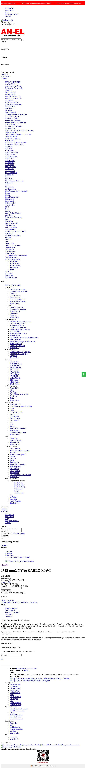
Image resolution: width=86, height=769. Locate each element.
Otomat (8, 237)
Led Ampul (9, 108)
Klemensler (14, 267)
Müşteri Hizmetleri (12, 14)
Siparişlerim (9, 10)
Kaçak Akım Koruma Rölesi (15, 231)
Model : (6, 582)
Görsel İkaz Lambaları (13, 120)
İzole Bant (9, 276)
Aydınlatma (9, 100)
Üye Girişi (13, 737)
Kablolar (8, 149)
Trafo (7, 185)
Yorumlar (8, 614)
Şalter (7, 241)
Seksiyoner (9, 183)
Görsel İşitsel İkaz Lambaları (15, 122)
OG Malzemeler (11, 173)
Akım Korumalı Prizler (13, 86)
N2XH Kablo (10, 155)
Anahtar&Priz (10, 84)
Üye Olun (4, 511)
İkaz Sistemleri (10, 112)
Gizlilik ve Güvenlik (17, 711)
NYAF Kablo (10, 161)
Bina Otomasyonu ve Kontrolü (16, 191)
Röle (7, 209)
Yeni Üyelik (14, 739)
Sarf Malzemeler (11, 257)
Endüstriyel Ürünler (12, 118)
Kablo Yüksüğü (15, 265)
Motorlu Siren (10, 128)
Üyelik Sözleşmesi (16, 719)
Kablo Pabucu (15, 263)
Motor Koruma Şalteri (13, 235)
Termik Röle (9, 243)
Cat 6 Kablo (9, 151)
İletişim (8, 16)
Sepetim (13, 731)
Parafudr (8, 239)
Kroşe (12, 269)
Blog (7, 12)
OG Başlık (9, 179)
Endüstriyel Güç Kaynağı (14, 144)
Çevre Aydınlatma (11, 102)
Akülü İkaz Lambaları (13, 116)
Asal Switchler (10, 189)
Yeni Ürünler (14, 733)
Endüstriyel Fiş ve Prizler (14, 88)
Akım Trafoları (10, 229)
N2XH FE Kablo (11, 153)
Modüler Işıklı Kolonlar (13, 126)
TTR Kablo (9, 169)
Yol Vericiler (9, 249)
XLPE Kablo (10, 171)
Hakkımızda (9, 8)
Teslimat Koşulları (16, 715)
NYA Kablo (9, 159)
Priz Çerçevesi (10, 92)
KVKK (12, 713)
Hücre (7, 177)
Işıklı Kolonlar (10, 124)
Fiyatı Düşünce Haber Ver (28, 602)
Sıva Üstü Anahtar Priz (13, 98)
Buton (7, 193)
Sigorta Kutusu (10, 94)
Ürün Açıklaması (11, 608)
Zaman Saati (9, 253)
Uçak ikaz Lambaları (12, 138)
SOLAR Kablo (10, 167)
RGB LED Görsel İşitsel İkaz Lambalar (19, 130)
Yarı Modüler (10, 225)
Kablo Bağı (14, 261)
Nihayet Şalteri (10, 203)
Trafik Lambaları (11, 136)
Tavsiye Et (14, 602)
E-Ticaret (37, 766)
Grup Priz (8, 90)
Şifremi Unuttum (19, 533)
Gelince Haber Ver (7, 600)
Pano (7, 219)
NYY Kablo (9, 165)
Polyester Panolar (11, 223)
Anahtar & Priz (15, 685)
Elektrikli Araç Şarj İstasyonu (15, 142)
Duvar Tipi (9, 221)
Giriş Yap (4, 509)
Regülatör (8, 147)
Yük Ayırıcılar (10, 251)
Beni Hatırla (8, 533)
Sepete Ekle (6, 590)
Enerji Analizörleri (11, 197)
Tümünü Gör (14, 303)
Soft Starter (9, 215)
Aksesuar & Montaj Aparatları (16, 114)
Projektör (8, 110)
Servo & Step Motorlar (13, 213)
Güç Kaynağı (10, 140)
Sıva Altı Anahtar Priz (13, 96)
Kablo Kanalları (11, 278)
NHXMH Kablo (11, 157)
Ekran (7, 195)
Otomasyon (9, 187)
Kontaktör (9, 233)
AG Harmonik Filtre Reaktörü (16, 255)
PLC (7, 207)
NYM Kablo (9, 163)
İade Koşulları (10, 610)
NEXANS (4, 565)
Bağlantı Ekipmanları (12, 259)
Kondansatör (9, 201)
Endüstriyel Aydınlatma (13, 104)
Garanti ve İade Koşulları (19, 709)
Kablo (12, 695)
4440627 (27, 670)
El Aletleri (9, 274)
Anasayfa (8, 551)
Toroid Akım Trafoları (13, 245)
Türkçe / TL (8, 20)
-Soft (33, 766)
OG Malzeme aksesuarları (14, 181)
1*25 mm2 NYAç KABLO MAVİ (17, 557)
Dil (2, 22)
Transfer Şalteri (10, 247)
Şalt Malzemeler (11, 227)
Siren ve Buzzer (11, 132)
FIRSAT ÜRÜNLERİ (13, 82)
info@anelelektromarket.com (26, 668)
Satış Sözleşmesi (16, 717)
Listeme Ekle (5, 602)
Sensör (7, 211)
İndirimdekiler (15, 727)
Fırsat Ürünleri (15, 689)
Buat (7, 271)
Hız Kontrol (9, 199)
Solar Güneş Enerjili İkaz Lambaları (18, 134)
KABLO (8, 553)
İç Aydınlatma (10, 106)
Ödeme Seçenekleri (12, 612)
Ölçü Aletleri (9, 205)
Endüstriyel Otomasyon (13, 217)
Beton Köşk (9, 175)
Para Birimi (5, 24)
